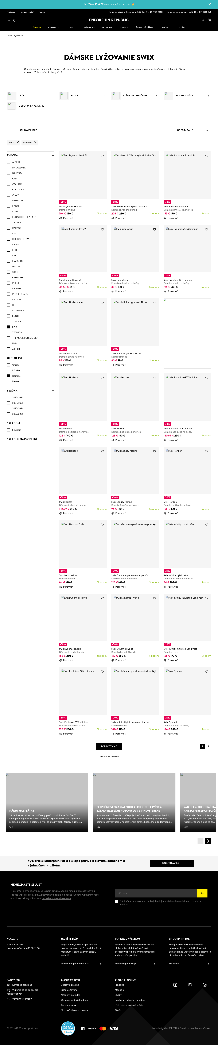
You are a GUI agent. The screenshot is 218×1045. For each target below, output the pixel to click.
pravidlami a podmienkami (56, 898)
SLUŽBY (182, 27)
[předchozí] (200, 841)
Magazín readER (27, 12)
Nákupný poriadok (70, 995)
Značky (164, 27)
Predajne (11, 12)
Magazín (119, 990)
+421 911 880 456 (204, 12)
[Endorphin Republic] (109, 20)
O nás (118, 1010)
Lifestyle (124, 27)
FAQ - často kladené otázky (129, 1005)
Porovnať (68, 218)
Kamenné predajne (22, 985)
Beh (71, 27)
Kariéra (42, 12)
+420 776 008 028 (155, 12)
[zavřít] (209, 4)
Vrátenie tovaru (69, 990)
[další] (208, 841)
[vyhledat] (8, 20)
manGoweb (204, 1028)
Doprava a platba (70, 985)
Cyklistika (53, 27)
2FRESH (173, 1028)
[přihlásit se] (202, 20)
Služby (118, 995)
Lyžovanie (89, 27)
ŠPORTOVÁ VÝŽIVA (144, 27)
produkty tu (124, 4)
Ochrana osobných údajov (74, 1000)
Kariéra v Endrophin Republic (130, 1000)
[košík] (209, 20)
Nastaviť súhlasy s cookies (74, 1010)
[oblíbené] (15, 20)
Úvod (9, 36)
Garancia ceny (68, 1005)
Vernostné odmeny (22, 999)
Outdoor (107, 27)
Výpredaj (36, 27)
